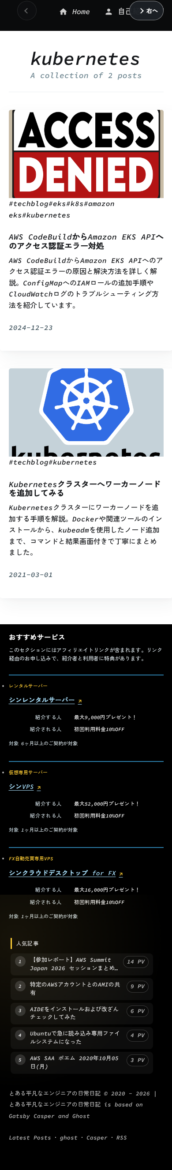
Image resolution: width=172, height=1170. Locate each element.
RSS (121, 1138)
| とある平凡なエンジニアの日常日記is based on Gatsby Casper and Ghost (83, 1105)
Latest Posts (30, 1138)
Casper (97, 1138)
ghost (69, 1138)
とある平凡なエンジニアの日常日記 (55, 1093)
